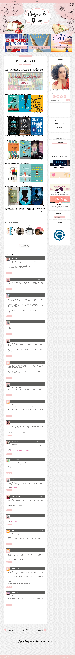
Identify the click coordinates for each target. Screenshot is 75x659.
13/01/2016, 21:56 (40, 592)
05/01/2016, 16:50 (40, 479)
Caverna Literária (16, 459)
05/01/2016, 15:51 (40, 459)
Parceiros (33, 1)
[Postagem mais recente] (10, 631)
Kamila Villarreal (16, 401)
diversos (61, 146)
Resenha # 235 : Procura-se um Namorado (14, 48)
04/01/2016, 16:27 (40, 279)
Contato (38, 1)
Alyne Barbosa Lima (17, 568)
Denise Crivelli (16, 496)
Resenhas (22, 1)
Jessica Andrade (16, 592)
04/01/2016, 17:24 (40, 340)
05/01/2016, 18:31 (40, 496)
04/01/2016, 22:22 (40, 384)
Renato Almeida (16, 384)
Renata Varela (15, 279)
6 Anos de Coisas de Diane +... (59, 179)
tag (50, 151)
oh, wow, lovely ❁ (12, 375)
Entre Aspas (14, 487)
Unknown (14, 549)
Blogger (6, 657)
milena (13, 362)
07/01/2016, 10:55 (40, 568)
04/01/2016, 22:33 (40, 401)
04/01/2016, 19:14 (40, 362)
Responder (9, 273)
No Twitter (26, 450)
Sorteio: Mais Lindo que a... (59, 167)
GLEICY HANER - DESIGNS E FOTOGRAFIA (14, 656)
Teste (13, 530)
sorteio (61, 150)
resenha (51, 150)
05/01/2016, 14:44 (40, 441)
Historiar (10, 312)
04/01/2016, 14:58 (40, 258)
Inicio (11, 1)
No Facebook (19, 450)
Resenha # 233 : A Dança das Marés (60, 47)
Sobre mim (16, 1)
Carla (13, 479)
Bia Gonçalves (15, 258)
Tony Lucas (14, 421)
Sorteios (27, 1)
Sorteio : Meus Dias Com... (60, 192)
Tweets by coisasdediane (59, 138)
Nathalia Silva (15, 441)
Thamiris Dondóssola (17, 294)
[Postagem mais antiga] (40, 631)
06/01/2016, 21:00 (40, 530)
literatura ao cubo (54, 148)
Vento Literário (11, 450)
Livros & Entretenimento (18, 321)
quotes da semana (63, 148)
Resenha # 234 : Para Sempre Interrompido (37, 48)
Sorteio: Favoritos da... (59, 204)
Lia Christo (14, 340)
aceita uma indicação (54, 146)
